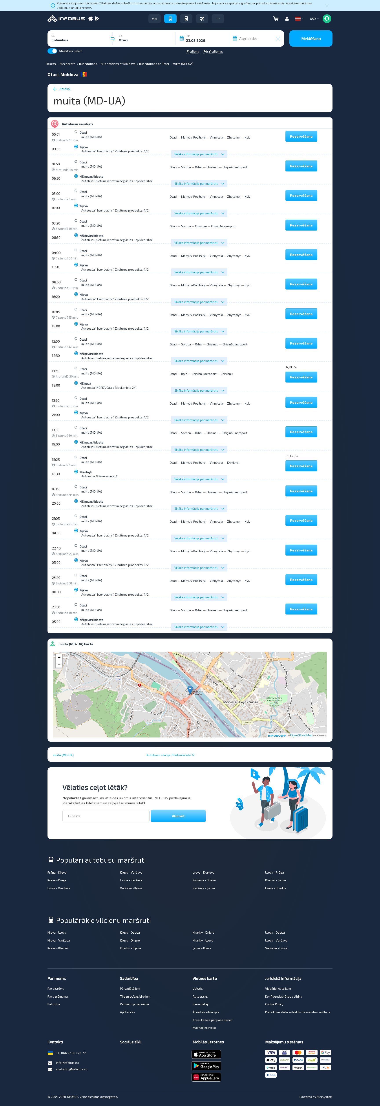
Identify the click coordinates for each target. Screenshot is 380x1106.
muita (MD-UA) (91, 137)
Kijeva (84, 147)
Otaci (83, 132)
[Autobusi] (170, 18)
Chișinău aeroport (235, 167)
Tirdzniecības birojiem (135, 996)
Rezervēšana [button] (301, 136)
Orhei (198, 167)
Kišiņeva (85, 383)
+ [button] (59, 657)
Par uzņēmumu (58, 996)
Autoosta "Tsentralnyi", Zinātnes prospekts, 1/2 (115, 151)
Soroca (186, 167)
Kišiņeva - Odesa (204, 880)
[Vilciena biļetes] (186, 18)
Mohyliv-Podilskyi (193, 137)
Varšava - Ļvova (204, 888)
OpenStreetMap (301, 735)
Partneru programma (134, 1004)
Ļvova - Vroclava (59, 888)
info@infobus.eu (67, 1062)
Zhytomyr (234, 137)
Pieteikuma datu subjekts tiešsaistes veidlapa (297, 1012)
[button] (218, 18)
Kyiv (247, 137)
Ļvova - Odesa (275, 932)
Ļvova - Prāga (274, 872)
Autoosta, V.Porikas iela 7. (99, 476)
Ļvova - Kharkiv (275, 888)
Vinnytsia (216, 137)
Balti (184, 374)
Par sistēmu (56, 988)
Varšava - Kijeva (131, 888)
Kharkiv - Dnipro (203, 932)
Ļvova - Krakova (203, 872)
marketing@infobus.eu (71, 1069)
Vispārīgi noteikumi (278, 988)
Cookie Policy (274, 1004)
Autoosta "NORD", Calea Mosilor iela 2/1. (109, 387)
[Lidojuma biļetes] (202, 18)
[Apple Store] (90, 19)
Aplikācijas (127, 1012)
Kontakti (55, 1041)
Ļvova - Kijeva (202, 948)
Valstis (198, 988)
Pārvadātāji (200, 1004)
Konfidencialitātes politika (283, 996)
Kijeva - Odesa (130, 932)
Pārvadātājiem (130, 988)
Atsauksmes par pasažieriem (213, 1020)
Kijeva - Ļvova (57, 932)
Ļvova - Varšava (131, 880)
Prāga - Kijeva (57, 872)
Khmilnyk (86, 472)
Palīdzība (54, 1004)
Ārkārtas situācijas (206, 1012)
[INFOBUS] (66, 18)
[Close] (327, 5)
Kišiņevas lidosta (91, 176)
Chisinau (212, 167)
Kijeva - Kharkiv (58, 948)
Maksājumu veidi (204, 1027)
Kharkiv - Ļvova (275, 880)
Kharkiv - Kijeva (130, 948)
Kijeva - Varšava (131, 872)
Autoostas (200, 996)
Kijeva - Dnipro (130, 940)
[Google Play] (97, 19)
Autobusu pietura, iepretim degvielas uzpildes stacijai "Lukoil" (124, 181)
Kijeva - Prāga (57, 880)
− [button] (59, 664)
